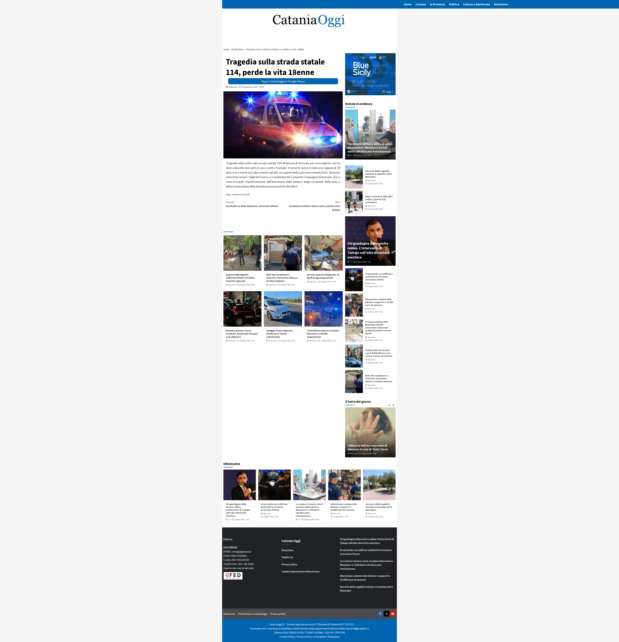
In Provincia (437, 4)
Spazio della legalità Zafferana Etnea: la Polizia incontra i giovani (240, 277)
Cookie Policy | (288, 636)
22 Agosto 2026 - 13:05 (363, 262)
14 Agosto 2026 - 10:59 (328, 282)
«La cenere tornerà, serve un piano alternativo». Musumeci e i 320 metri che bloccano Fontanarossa (370, 147)
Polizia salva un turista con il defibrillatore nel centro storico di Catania (378, 353)
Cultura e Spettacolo (476, 4)
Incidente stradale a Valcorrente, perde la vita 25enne (314, 206)
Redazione (501, 4)
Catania (421, 4)
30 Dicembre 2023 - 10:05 (253, 87)
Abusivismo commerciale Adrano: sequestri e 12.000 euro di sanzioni (379, 302)
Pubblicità (287, 557)
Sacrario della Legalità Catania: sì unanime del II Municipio (378, 174)
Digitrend (358, 628)
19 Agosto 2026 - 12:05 (375, 363)
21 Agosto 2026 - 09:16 (375, 209)
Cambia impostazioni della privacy (300, 571)
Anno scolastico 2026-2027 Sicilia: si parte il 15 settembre (379, 199)
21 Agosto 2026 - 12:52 (375, 312)
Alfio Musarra (355, 453)
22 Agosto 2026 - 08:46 (363, 155)
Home (408, 4)
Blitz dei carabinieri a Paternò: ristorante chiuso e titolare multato (282, 277)
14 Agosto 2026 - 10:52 (247, 341)
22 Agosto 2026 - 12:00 (375, 286)
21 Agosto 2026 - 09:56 (375, 183)
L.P (351, 155)
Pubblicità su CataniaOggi (252, 613)
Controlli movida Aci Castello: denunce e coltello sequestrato (323, 333)
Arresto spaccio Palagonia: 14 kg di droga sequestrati (323, 276)
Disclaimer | (321, 636)
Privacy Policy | (305, 636)
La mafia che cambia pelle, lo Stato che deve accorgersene (370, 447)
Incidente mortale (241, 194)
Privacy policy (289, 564)
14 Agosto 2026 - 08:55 (287, 341)
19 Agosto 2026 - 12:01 (287, 285)
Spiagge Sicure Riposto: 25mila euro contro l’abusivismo (279, 333)
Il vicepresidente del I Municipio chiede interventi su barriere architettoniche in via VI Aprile (378, 327)
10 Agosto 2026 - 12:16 (328, 341)
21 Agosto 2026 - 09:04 (247, 285)
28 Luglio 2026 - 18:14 (370, 453)
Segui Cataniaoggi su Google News (283, 81)
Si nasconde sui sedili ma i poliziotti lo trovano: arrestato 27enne (379, 276)
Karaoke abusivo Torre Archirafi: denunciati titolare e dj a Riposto (242, 333)
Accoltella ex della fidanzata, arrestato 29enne (252, 204)
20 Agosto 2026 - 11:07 (375, 340)
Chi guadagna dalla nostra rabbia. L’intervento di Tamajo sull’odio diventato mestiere (369, 250)
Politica (454, 4)
